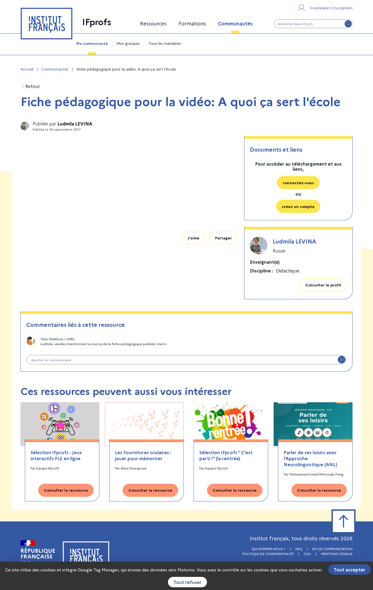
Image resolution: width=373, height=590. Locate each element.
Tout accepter (349, 569)
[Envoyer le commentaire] (341, 359)
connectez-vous (298, 182)
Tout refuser (187, 582)
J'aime (193, 237)
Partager (223, 237)
